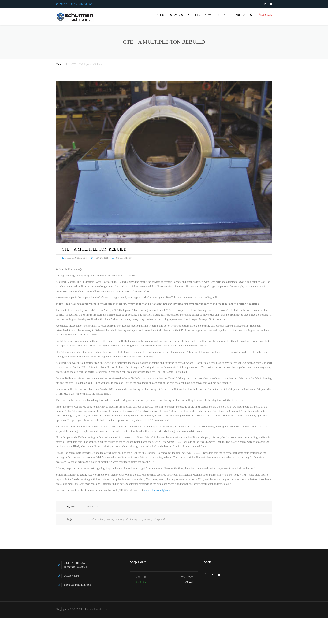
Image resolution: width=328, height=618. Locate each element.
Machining (92, 506)
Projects (193, 15)
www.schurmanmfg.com (157, 490)
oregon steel (145, 519)
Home (59, 64)
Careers (240, 15)
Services (176, 15)
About (161, 15)
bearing (110, 519)
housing (120, 519)
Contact (223, 15)
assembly (91, 519)
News (208, 15)
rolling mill (159, 519)
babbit (101, 519)
